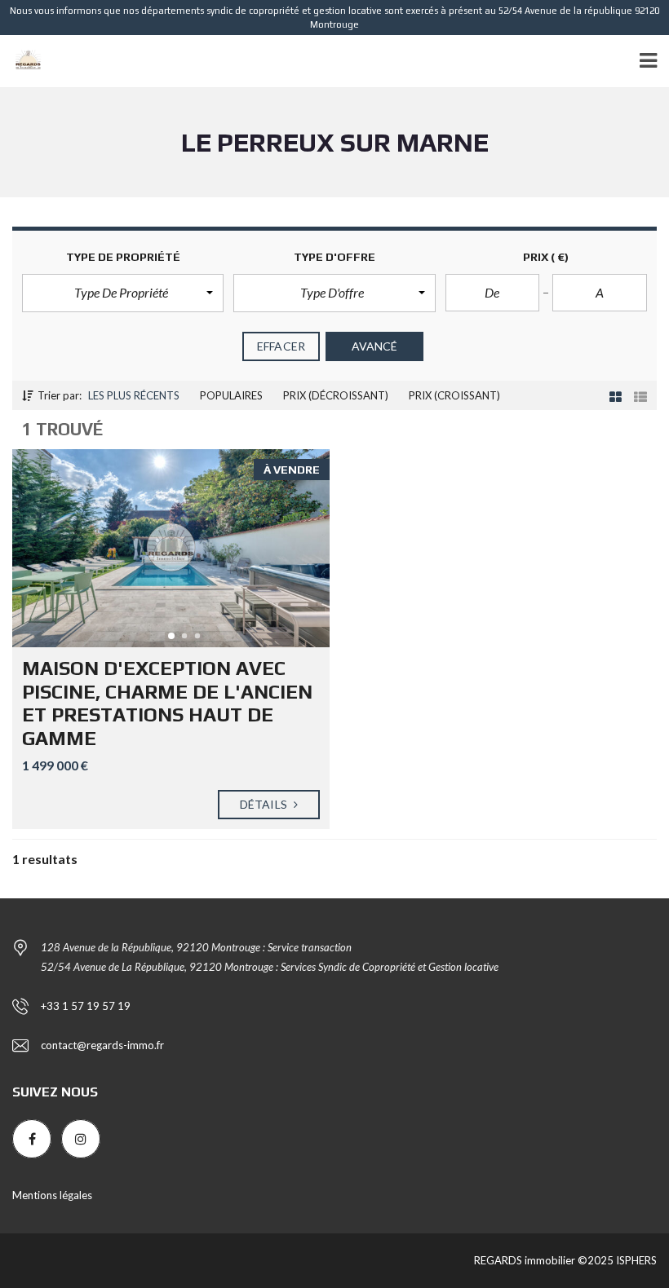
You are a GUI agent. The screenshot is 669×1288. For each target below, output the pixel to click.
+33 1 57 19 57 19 (86, 1005)
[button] (123, 292)
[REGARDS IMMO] (22, 61)
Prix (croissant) (454, 395)
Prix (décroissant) (335, 395)
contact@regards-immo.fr (102, 1045)
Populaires (231, 395)
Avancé (375, 346)
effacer (281, 346)
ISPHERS (635, 1260)
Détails (265, 804)
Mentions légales (52, 1195)
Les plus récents (133, 395)
